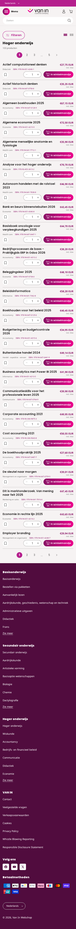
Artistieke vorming (13, 668)
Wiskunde (8, 733)
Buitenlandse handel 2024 (21, 353)
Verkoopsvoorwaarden (16, 815)
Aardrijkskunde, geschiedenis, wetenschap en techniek (35, 602)
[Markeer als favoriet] (5, 75)
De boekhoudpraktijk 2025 (22, 453)
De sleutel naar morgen (20, 472)
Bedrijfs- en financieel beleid (20, 749)
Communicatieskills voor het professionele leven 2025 (23, 393)
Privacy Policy (10, 831)
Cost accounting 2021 (18, 433)
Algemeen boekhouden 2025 (23, 103)
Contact (7, 799)
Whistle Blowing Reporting (18, 839)
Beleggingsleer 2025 (17, 272)
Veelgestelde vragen (15, 807)
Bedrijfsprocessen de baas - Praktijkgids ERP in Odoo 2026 (24, 251)
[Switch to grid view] (71, 35)
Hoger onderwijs (12, 725)
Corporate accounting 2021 (23, 414)
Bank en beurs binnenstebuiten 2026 (29, 207)
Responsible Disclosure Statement (23, 847)
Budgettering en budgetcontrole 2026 (26, 331)
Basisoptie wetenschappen (18, 676)
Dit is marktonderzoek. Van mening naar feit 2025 (28, 493)
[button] (6, 11)
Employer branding (16, 533)
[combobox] (38, 20)
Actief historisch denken (20, 84)
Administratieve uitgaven (18, 611)
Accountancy (10, 741)
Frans (6, 626)
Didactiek (8, 619)
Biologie (7, 684)
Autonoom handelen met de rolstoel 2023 (29, 186)
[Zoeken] (69, 20)
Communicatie (11, 757)
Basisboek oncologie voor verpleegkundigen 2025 (21, 228)
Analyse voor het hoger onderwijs (27, 165)
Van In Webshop (22, 917)
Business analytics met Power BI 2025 (30, 372)
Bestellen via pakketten (16, 586)
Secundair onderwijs (15, 652)
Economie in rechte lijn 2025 (23, 514)
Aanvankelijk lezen (14, 594)
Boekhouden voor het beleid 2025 (27, 310)
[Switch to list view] (65, 35)
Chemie (7, 692)
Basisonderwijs (12, 579)
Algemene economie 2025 (21, 122)
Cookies (7, 823)
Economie (8, 773)
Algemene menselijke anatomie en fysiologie (27, 143)
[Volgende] (56, 55)
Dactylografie (10, 700)
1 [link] (19, 55)
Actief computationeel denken (25, 65)
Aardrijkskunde (12, 660)
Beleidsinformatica (16, 291)
